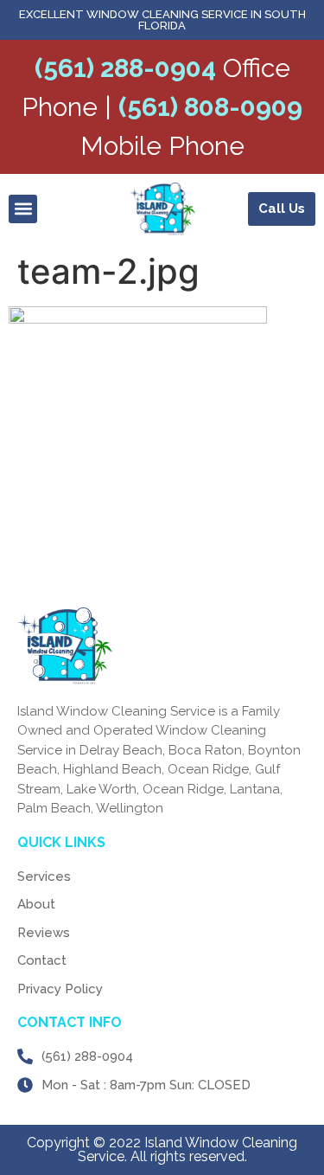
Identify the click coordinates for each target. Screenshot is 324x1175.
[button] (23, 209)
